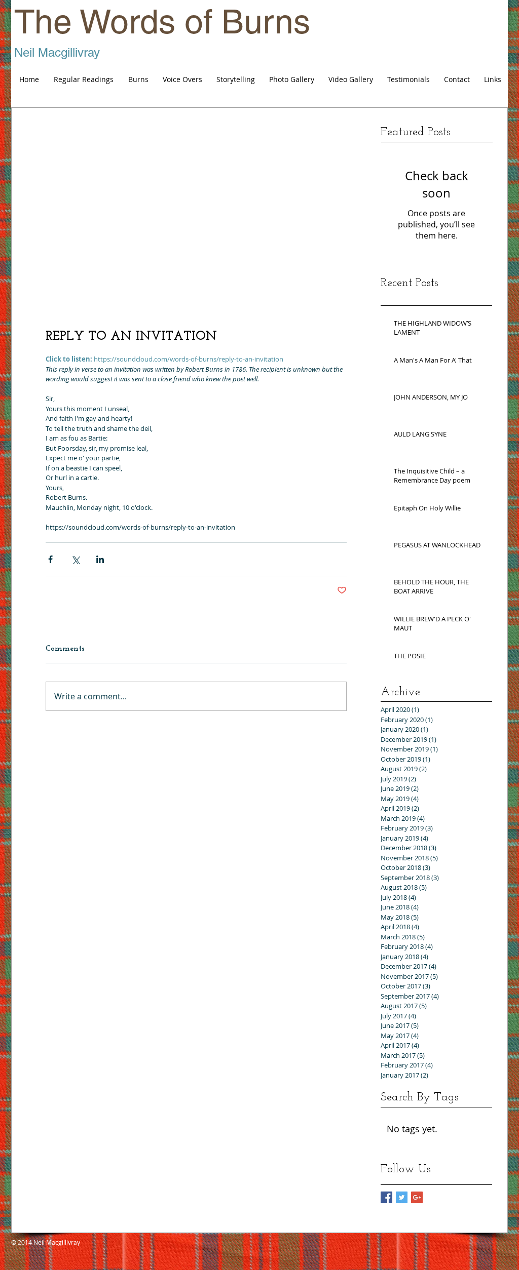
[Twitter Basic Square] (401, 1197)
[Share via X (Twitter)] (75, 559)
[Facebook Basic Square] (386, 1197)
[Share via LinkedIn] (100, 559)
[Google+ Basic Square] (417, 1197)
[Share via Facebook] (50, 559)
